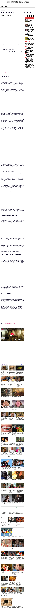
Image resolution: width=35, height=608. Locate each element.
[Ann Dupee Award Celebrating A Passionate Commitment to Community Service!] (26, 34)
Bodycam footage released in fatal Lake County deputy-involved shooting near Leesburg (31, 21)
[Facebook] (27, 16)
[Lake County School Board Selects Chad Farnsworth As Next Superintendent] (26, 30)
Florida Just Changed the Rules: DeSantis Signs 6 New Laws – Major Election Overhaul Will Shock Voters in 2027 (29, 66)
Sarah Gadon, (7, 323)
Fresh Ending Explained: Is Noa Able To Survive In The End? (11, 72)
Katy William (6, 15)
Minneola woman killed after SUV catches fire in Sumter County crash (29, 44)
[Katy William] (1, 15)
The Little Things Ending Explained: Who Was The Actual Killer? (11, 73)
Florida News (27, 46)
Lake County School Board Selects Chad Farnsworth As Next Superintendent (31, 30)
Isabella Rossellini (12, 323)
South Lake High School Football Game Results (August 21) (31, 39)
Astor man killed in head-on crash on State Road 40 (29, 48)
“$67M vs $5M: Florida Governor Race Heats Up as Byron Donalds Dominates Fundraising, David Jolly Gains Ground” (29, 60)
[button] (33, 5)
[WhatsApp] (33, 16)
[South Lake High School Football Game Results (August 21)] (26, 38)
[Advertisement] (12, 38)
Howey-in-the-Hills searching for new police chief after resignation (29, 51)
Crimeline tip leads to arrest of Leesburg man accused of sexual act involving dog (29, 55)
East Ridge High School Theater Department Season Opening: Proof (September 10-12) (31, 26)
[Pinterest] (31, 16)
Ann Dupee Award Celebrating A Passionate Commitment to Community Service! (31, 34)
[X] (29, 16)
